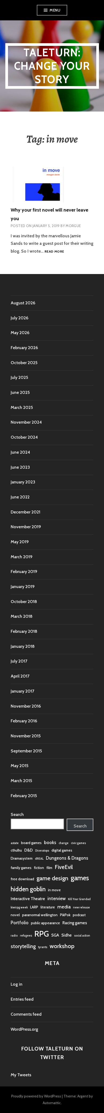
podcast (79, 915)
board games (31, 843)
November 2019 (26, 526)
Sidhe (66, 935)
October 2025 (24, 362)
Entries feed (22, 999)
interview (56, 898)
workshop (62, 945)
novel (15, 915)
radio (14, 935)
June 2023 (20, 467)
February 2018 (24, 631)
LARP (34, 907)
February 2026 (24, 347)
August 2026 (23, 302)
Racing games (74, 922)
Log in (16, 984)
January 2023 (23, 482)
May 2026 (20, 332)
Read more (54, 251)
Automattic (52, 1102)
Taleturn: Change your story (52, 66)
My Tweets (21, 1074)
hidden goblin (28, 889)
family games (21, 868)
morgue (73, 226)
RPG (41, 933)
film (49, 868)
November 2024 (26, 422)
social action (82, 935)
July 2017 (19, 661)
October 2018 (24, 601)
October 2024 (24, 437)
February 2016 (24, 720)
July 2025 (19, 377)
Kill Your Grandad (79, 899)
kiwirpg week (19, 907)
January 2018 (23, 646)
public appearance (45, 923)
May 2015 (19, 765)
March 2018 (22, 616)
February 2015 (24, 795)
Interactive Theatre (28, 898)
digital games (61, 850)
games (80, 878)
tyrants (42, 947)
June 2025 (20, 392)
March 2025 (22, 407)
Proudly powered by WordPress (36, 1096)
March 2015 (21, 780)
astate (15, 843)
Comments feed (26, 1014)
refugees (26, 935)
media (64, 907)
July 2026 (19, 317)
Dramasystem (22, 858)
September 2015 (26, 750)
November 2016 (26, 706)
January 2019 (23, 586)
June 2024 (20, 452)
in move (54, 890)
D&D (28, 850)
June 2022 (20, 497)
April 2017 (20, 676)
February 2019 (24, 571)
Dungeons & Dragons (67, 858)
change (64, 843)
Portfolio (20, 922)
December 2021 (25, 512)
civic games (78, 843)
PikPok (65, 915)
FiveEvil (64, 867)
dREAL (39, 858)
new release (81, 907)
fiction (39, 868)
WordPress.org (24, 1029)
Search (17, 814)
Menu (55, 10)
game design (52, 878)
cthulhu (16, 850)
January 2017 (22, 691)
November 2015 (26, 735)
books (50, 842)
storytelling (23, 946)
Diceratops (42, 850)
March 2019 (22, 556)
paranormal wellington (40, 915)
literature (48, 907)
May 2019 (20, 541)
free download (22, 879)
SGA (55, 935)
